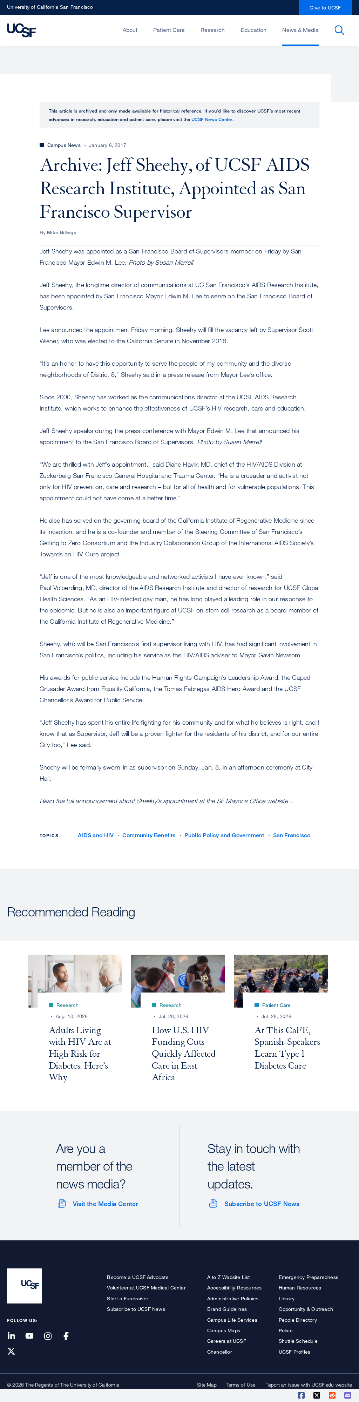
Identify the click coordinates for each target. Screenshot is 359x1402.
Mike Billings (61, 232)
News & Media (300, 29)
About (130, 29)
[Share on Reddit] (333, 1395)
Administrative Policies (233, 1298)
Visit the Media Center (105, 1203)
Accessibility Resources (234, 1288)
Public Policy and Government (224, 835)
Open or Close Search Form (339, 30)
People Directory (298, 1320)
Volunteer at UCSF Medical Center (146, 1288)
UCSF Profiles (295, 1352)
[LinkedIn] (15, 1336)
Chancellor (219, 1352)
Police (286, 1330)
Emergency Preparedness (308, 1277)
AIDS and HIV (95, 835)
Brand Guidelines (227, 1309)
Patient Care (169, 29)
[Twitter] (15, 1351)
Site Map (207, 1385)
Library (286, 1298)
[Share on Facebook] (302, 1395)
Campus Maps (223, 1330)
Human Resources (300, 1288)
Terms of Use (240, 1385)
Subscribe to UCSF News (261, 1203)
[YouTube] (33, 1336)
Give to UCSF (325, 8)
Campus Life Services (232, 1320)
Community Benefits (149, 835)
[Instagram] (51, 1336)
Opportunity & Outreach (306, 1309)
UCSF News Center (211, 119)
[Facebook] (70, 1336)
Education (253, 29)
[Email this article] (348, 1395)
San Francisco (292, 835)
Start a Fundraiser (127, 1298)
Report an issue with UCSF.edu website (308, 1385)
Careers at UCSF (226, 1341)
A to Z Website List (228, 1277)
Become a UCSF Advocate (137, 1277)
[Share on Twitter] (317, 1395)
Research (213, 29)
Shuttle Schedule (298, 1341)
